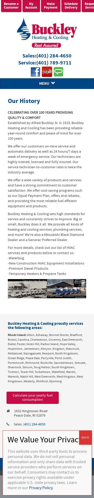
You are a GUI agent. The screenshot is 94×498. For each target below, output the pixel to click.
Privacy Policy (40, 487)
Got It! (85, 437)
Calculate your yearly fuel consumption (33, 397)
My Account (31, 6)
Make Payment (50, 6)
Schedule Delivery (71, 6)
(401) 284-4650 (54, 56)
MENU (45, 83)
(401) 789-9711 (54, 63)
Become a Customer (11, 6)
